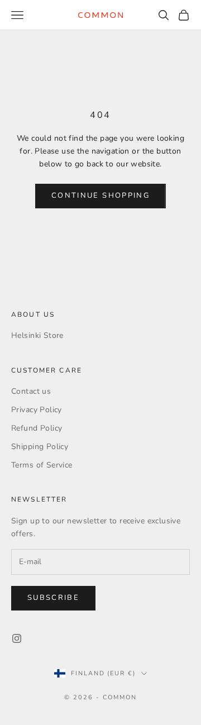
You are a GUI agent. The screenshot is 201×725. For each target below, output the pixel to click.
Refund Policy (36, 428)
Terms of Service (42, 465)
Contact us (31, 391)
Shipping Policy (39, 446)
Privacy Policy (36, 409)
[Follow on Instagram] (16, 638)
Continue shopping (100, 195)
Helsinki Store (37, 335)
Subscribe (53, 598)
